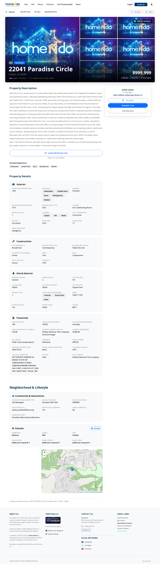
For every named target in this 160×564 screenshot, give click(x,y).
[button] (72, 469)
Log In (130, 4)
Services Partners (123, 528)
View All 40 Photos (144, 21)
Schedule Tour (128, 105)
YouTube (87, 549)
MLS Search (121, 521)
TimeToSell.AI (33, 535)
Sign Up (141, 4)
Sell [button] (32, 4)
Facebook (88, 542)
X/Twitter (87, 545)
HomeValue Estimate (124, 523)
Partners (50, 4)
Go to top (145, 561)
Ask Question (128, 111)
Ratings (96, 428)
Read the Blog (52, 534)
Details (37, 12)
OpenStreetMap (90, 492)
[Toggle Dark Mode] (152, 4)
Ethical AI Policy (122, 531)
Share (150, 12)
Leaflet (81, 492)
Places (40, 4)
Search (11, 12)
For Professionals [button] (64, 4)
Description (25, 12)
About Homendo (122, 518)
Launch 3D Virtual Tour (57, 153)
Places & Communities (124, 526)
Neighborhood (51, 12)
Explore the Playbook (55, 531)
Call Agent (129, 100)
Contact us (86, 530)
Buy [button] (26, 4)
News (78, 4)
